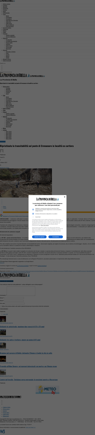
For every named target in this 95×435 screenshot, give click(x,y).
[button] (47, 217)
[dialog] (47, 217)
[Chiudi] (64, 196)
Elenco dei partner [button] (45, 225)
